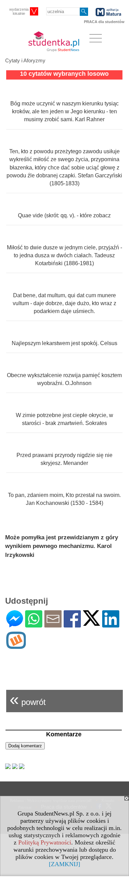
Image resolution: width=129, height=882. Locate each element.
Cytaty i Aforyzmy (25, 60)
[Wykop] (16, 646)
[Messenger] (14, 624)
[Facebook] (72, 624)
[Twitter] (91, 622)
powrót (28, 699)
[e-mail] (53, 624)
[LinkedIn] (110, 624)
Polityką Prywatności (44, 842)
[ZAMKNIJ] (64, 864)
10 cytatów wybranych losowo (64, 73)
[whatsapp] (33, 624)
